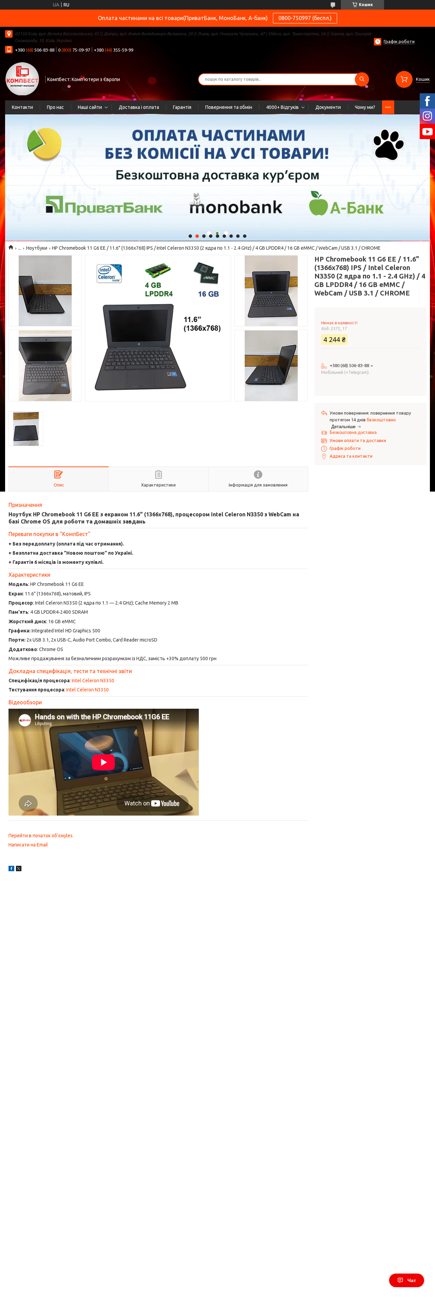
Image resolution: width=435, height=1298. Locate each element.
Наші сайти (90, 107)
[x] (18, 869)
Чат (411, 1280)
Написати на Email (28, 844)
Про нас (55, 107)
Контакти (22, 107)
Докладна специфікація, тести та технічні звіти (70, 671)
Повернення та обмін (228, 107)
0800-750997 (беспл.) (305, 18)
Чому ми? (365, 107)
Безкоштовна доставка (353, 432)
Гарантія (182, 107)
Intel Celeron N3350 (93, 680)
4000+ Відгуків (282, 107)
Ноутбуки (36, 248)
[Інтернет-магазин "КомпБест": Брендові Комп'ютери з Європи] (22, 78)
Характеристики (29, 575)
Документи (328, 107)
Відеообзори (25, 702)
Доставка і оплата (139, 107)
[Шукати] (362, 79)
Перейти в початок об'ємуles (40, 835)
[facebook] (11, 869)
